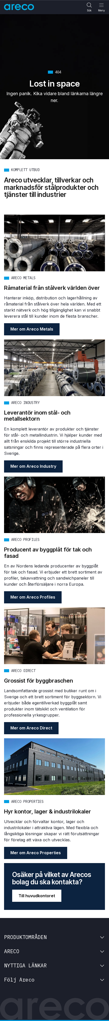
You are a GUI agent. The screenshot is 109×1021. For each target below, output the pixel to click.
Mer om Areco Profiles (32, 597)
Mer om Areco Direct (31, 727)
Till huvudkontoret (37, 895)
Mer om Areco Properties (35, 852)
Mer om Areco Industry (33, 466)
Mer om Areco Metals (31, 329)
